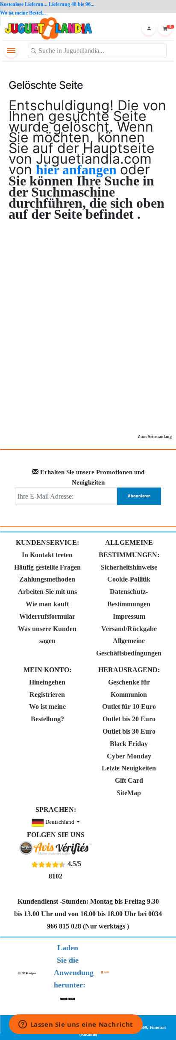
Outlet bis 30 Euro (129, 731)
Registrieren (47, 694)
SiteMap (129, 792)
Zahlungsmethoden (47, 579)
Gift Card (129, 780)
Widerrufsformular (47, 616)
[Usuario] (148, 28)
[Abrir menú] (11, 51)
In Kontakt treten (47, 554)
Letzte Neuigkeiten (129, 768)
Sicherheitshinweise (129, 567)
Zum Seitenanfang (155, 436)
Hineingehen (47, 682)
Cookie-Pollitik (128, 579)
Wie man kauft (47, 604)
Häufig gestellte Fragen (47, 567)
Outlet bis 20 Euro (129, 719)
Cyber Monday (129, 756)
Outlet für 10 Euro (129, 706)
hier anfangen (78, 169)
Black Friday (129, 743)
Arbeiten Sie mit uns (47, 591)
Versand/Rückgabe (129, 628)
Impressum (129, 616)
